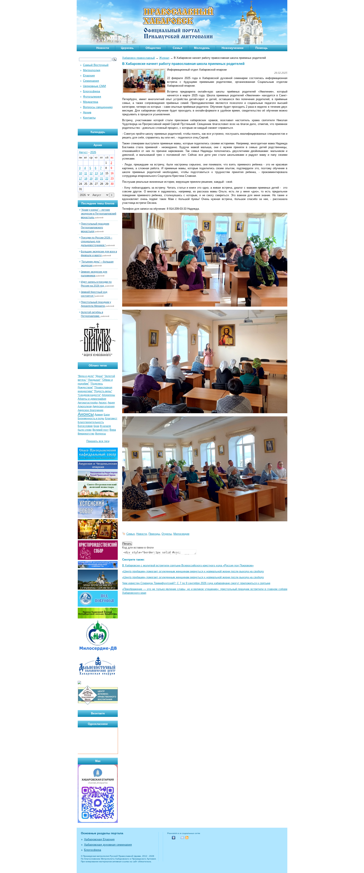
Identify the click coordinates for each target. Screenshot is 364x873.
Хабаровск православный (138, 57)
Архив (87, 112)
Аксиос (103, 402)
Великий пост (100, 429)
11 (85, 173)
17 (80, 178)
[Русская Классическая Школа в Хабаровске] (98, 704)
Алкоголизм (85, 406)
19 (91, 178)
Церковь (127, 48)
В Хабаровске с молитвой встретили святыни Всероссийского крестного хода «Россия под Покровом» (188, 565)
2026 (93, 152)
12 (91, 173)
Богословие (85, 426)
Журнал (164, 57)
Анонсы (86, 414)
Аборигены (108, 395)
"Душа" (99, 376)
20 (96, 178)
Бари (107, 414)
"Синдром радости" (89, 395)
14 (101, 173)
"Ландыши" (94, 379)
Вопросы (100, 433)
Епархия (89, 75)
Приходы (154, 533)
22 (106, 178)
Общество (153, 48)
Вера (113, 429)
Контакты (89, 117)
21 (101, 178)
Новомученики (233, 48)
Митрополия (91, 70)
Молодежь (202, 48)
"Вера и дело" (86, 376)
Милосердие (181, 533)
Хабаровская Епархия (99, 839)
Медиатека (90, 101)
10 (80, 173)
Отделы (167, 533)
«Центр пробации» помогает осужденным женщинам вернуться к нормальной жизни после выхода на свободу (193, 571)
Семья (177, 48)
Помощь (261, 48)
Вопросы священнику (98, 107)
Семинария (91, 80)
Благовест (111, 418)
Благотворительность (91, 422)
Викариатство (86, 433)
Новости (102, 48)
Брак (96, 426)
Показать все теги (97, 441)
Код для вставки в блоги (138, 547)
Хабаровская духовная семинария (108, 844)
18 (85, 178)
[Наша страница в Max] (98, 821)
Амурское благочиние (90, 410)
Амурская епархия (103, 406)
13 (96, 173)
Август (83, 152)
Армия (99, 414)
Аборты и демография (92, 398)
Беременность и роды (91, 418)
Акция (111, 402)
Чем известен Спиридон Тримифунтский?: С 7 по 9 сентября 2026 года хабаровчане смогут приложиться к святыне (196, 583)
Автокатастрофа (88, 402)
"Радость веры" (103, 391)
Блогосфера (91, 91)
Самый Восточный (95, 65)
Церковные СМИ (94, 86)
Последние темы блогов (97, 203)
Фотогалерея (92, 96)
